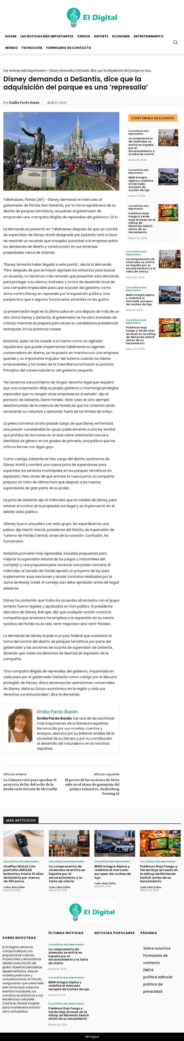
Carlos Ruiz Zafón (14, 887)
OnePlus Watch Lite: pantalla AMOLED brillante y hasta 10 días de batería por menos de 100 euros (23, 873)
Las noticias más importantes (24, 70)
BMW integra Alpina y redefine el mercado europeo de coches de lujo (140, 183)
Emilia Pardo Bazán (24, 102)
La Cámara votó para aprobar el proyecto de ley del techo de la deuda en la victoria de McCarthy (30, 784)
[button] (175, 42)
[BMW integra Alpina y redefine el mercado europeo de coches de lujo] (168, 176)
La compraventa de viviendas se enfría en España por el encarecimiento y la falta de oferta (141, 146)
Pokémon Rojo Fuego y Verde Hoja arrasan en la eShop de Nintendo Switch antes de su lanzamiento (141, 222)
